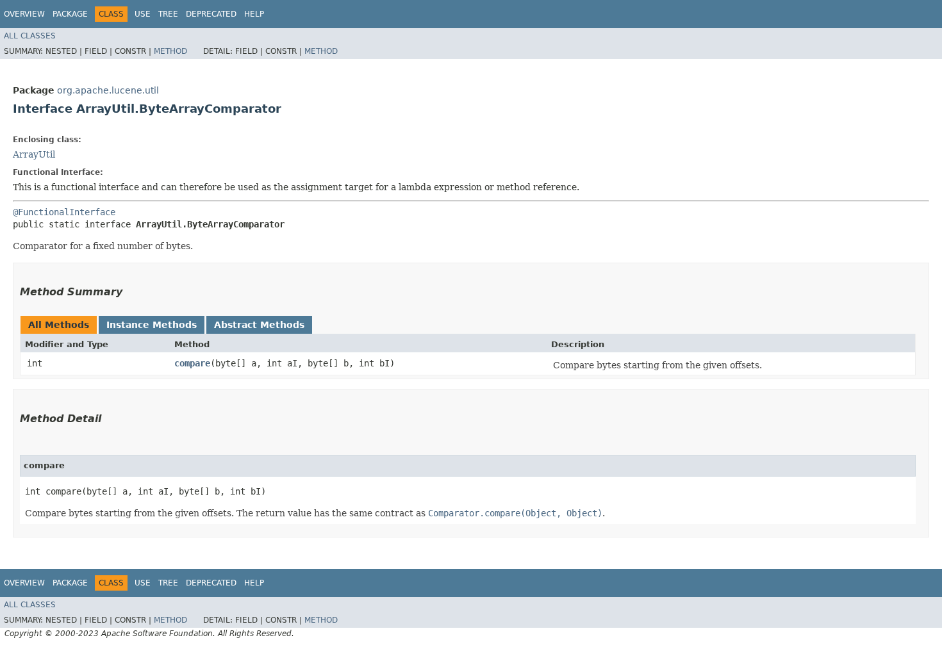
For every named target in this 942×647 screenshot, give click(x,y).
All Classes (30, 35)
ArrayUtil (34, 154)
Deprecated (211, 14)
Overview (24, 14)
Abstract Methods (259, 325)
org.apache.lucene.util (108, 90)
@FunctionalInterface (64, 212)
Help (254, 14)
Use (143, 14)
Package (70, 14)
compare (192, 363)
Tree (168, 14)
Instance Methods (151, 325)
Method (170, 51)
